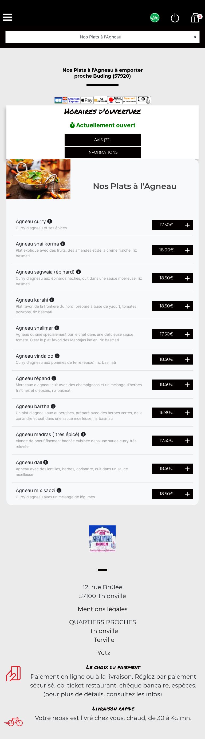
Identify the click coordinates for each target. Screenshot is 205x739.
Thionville (104, 631)
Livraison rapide (113, 708)
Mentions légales (103, 609)
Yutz (103, 653)
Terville (104, 639)
